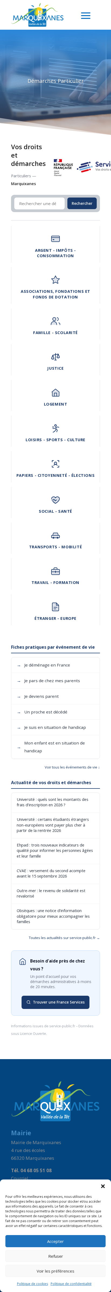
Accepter (55, 1241)
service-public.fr (62, 1026)
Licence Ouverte (33, 1033)
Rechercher (82, 203)
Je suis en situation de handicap (51, 727)
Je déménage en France (43, 665)
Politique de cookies (32, 1283)
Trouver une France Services (59, 1002)
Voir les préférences (55, 1271)
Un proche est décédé (42, 712)
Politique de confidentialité (71, 1283)
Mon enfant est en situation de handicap (51, 746)
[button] (103, 1186)
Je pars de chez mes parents (48, 681)
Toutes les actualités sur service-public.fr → (64, 937)
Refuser (55, 1256)
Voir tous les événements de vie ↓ (72, 767)
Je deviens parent (38, 696)
